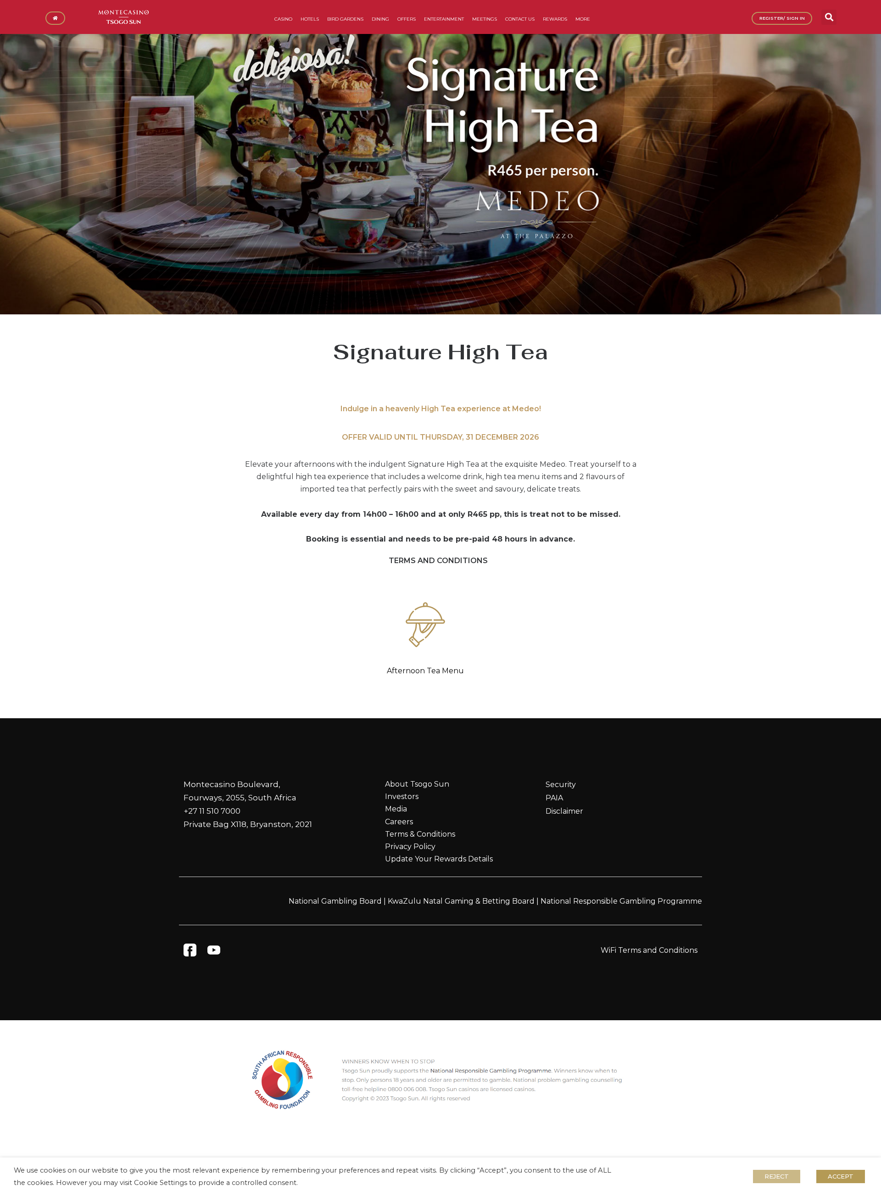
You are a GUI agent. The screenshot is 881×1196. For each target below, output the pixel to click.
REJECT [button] (776, 1176)
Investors (401, 796)
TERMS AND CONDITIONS (438, 560)
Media (396, 809)
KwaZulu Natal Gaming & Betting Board (461, 901)
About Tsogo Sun (417, 784)
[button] (828, 17)
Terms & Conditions (420, 834)
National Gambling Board (335, 901)
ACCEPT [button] (840, 1176)
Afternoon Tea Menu (425, 670)
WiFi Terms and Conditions (649, 950)
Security (561, 784)
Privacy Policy (410, 846)
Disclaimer (564, 811)
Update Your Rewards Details (439, 859)
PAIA (554, 798)
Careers (399, 821)
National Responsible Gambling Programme (621, 901)
